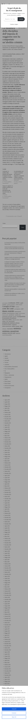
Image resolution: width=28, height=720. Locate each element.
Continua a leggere (14, 24)
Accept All (14, 708)
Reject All (14, 717)
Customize (14, 713)
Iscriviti (21, 19)
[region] (14, 703)
